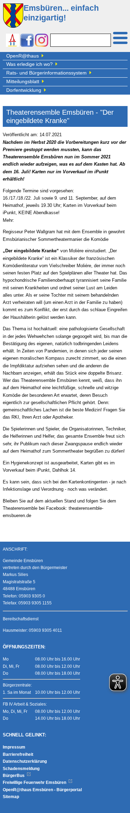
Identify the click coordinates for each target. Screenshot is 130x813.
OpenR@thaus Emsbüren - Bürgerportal (42, 789)
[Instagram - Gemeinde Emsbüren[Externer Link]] (41, 41)
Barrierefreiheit (18, 754)
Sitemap (11, 796)
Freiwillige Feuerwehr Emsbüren (35, 782)
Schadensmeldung (21, 768)
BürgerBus (14, 775)
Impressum (14, 747)
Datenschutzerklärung (25, 761)
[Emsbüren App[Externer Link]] (12, 41)
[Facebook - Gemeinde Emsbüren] (27, 41)
